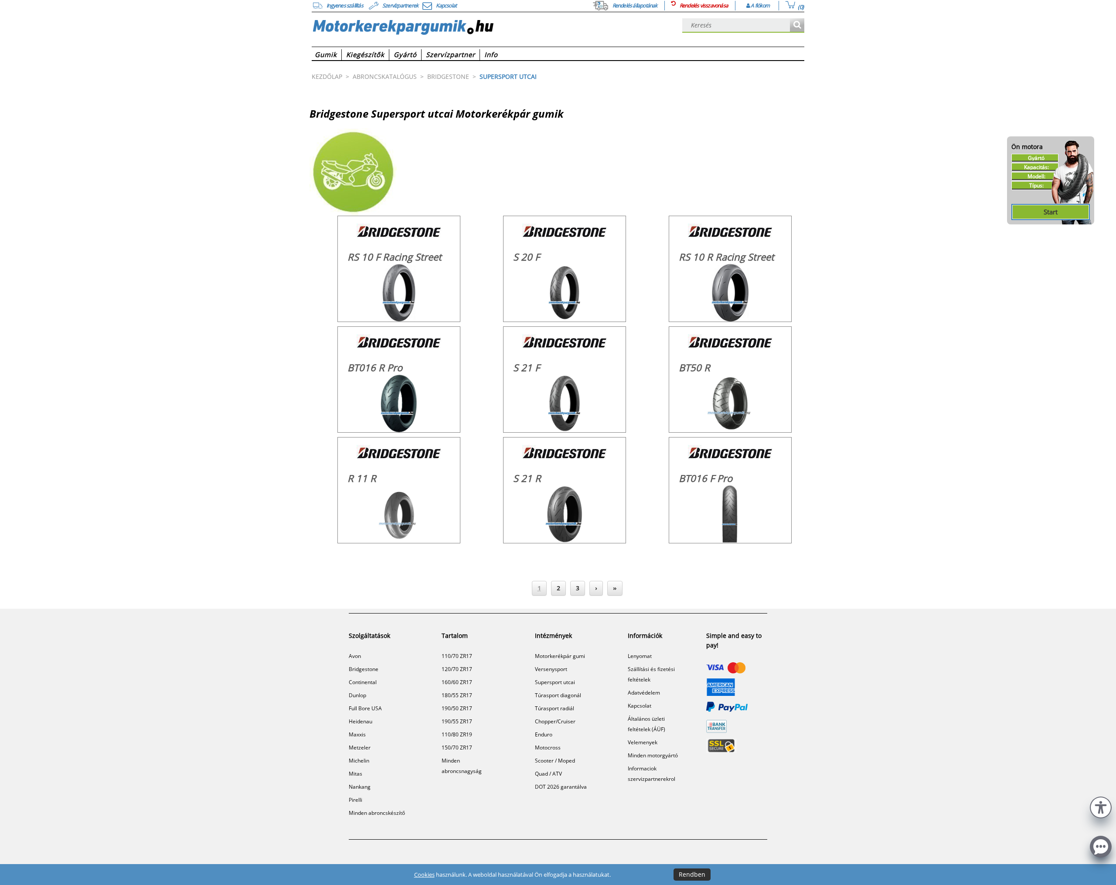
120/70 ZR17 (457, 669)
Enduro (543, 734)
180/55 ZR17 (457, 695)
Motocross (548, 747)
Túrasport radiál (554, 708)
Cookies (424, 874)
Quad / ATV (548, 773)
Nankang (360, 786)
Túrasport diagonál (558, 695)
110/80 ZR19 (457, 734)
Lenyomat (640, 656)
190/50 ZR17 (457, 708)
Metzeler (360, 747)
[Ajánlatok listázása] (797, 25)
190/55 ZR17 (457, 721)
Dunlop (357, 695)
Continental (363, 682)
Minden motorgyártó (653, 755)
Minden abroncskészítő (377, 813)
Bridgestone (363, 669)
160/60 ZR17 (457, 682)
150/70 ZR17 (457, 747)
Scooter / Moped (555, 760)
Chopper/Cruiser (555, 721)
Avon (355, 656)
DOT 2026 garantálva (561, 786)
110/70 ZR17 (457, 656)
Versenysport (551, 669)
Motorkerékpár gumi (560, 656)
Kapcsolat (639, 705)
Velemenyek (642, 742)
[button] (1101, 806)
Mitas (355, 773)
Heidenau (360, 721)
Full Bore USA (365, 708)
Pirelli (355, 800)
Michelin (359, 760)
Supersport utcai (555, 682)
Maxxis (357, 734)
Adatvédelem (644, 692)
